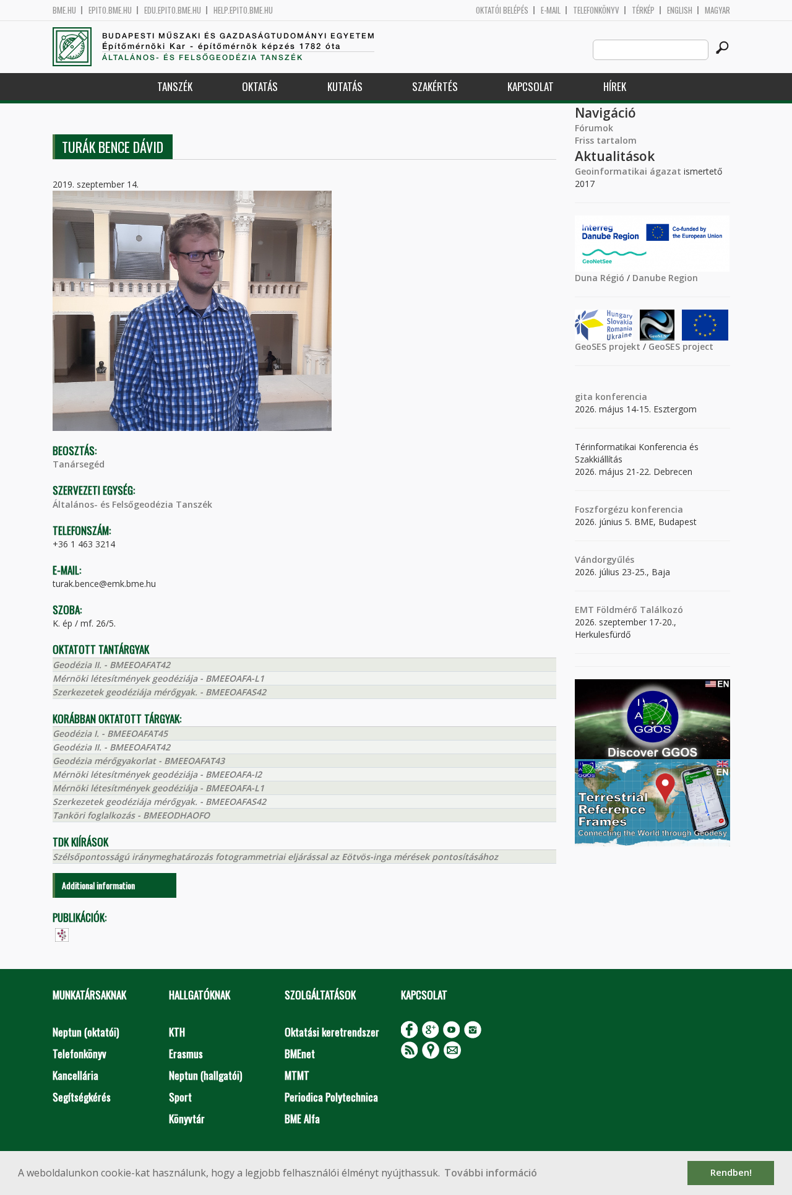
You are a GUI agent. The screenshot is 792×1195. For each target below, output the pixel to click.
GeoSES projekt (607, 346)
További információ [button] (490, 1173)
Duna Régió (599, 278)
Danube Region (665, 278)
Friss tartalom (606, 140)
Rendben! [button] (731, 1172)
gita (584, 396)
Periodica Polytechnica (331, 1097)
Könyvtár (187, 1118)
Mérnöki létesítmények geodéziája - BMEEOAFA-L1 (158, 678)
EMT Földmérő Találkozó (629, 609)
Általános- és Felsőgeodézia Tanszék (132, 504)
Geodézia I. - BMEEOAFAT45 (110, 733)
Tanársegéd (79, 464)
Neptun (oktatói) (86, 1032)
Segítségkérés (82, 1097)
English (679, 10)
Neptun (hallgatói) (205, 1075)
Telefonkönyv (596, 10)
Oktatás (260, 86)
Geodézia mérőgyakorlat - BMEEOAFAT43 (139, 761)
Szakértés (435, 86)
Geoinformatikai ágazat (628, 171)
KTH (177, 1032)
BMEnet (300, 1053)
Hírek (614, 86)
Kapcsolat (530, 86)
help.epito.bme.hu (243, 10)
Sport (180, 1097)
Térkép (643, 10)
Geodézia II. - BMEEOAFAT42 (111, 665)
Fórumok (594, 128)
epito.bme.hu (110, 10)
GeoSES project (680, 346)
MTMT (297, 1075)
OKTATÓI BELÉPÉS (502, 10)
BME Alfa (302, 1118)
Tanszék (174, 86)
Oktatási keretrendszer (332, 1032)
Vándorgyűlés (604, 559)
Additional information (98, 885)
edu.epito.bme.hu (172, 10)
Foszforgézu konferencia (629, 509)
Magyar (717, 10)
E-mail (551, 10)
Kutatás (345, 86)
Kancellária (75, 1075)
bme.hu (64, 10)
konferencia (620, 396)
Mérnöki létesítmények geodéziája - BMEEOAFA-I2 (157, 774)
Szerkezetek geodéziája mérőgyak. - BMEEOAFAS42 (159, 692)
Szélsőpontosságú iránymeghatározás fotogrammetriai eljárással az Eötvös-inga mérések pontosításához (275, 857)
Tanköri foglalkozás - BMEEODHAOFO (131, 815)
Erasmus (186, 1053)
